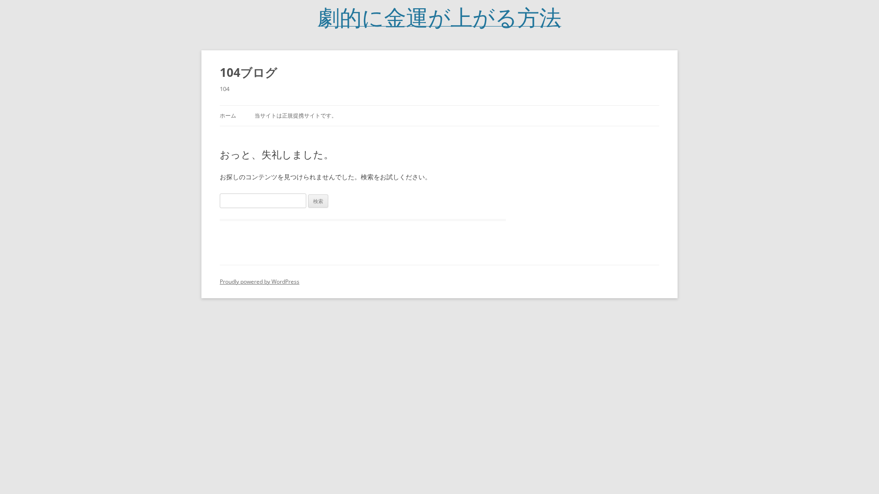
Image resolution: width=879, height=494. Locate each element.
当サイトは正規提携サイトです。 (296, 115)
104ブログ (248, 72)
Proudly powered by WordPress (259, 281)
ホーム (228, 115)
